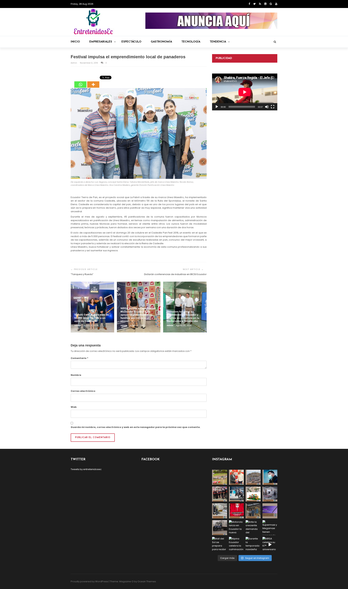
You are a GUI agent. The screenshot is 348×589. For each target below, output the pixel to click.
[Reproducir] (217, 107)
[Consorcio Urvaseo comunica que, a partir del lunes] (219, 527)
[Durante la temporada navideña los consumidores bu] (253, 544)
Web (74, 407)
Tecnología (190, 41)
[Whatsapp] (80, 82)
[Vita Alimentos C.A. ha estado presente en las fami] (269, 494)
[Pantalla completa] (272, 107)
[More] (93, 82)
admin (74, 63)
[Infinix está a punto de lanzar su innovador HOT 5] (269, 510)
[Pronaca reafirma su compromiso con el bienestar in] (219, 477)
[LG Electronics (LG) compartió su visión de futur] (219, 510)
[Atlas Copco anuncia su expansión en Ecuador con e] (236, 494)
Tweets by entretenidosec (86, 469)
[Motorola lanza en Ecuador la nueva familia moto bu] (236, 527)
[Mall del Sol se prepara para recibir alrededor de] (219, 544)
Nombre (76, 375)
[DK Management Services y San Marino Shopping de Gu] (253, 494)
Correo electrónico (83, 391)
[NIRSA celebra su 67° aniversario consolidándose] (269, 544)
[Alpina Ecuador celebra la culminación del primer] (236, 544)
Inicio (75, 41)
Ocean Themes (147, 581)
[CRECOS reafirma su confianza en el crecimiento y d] (219, 494)
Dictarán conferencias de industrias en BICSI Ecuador (175, 274)
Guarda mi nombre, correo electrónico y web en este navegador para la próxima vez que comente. (135, 427)
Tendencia (218, 41)
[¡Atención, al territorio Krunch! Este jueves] (236, 510)
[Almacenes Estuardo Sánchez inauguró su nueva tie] (253, 510)
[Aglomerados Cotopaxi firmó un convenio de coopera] (236, 477)
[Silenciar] (267, 107)
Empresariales (100, 41)
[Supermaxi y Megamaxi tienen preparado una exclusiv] (269, 527)
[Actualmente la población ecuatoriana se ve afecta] (269, 477)
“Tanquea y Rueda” (82, 274)
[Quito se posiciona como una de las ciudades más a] (253, 477)
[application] (244, 92)
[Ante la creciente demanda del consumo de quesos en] (253, 527)
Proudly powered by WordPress (89, 581)
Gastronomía (161, 41)
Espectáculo (131, 41)
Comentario (79, 358)
